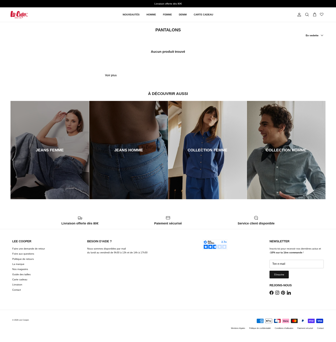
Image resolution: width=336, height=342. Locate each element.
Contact (16, 289)
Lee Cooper (24, 320)
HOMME (151, 14)
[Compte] (298, 15)
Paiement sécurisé (305, 328)
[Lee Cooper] (19, 14)
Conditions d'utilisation (284, 328)
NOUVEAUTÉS (131, 14)
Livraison (17, 284)
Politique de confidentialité (260, 328)
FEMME (167, 14)
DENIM (183, 14)
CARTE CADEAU (203, 14)
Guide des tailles (21, 274)
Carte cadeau (19, 279)
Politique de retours (23, 259)
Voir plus (111, 75)
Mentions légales (238, 328)
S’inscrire (279, 274)
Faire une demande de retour (28, 248)
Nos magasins (20, 269)
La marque (18, 264)
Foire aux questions (23, 253)
